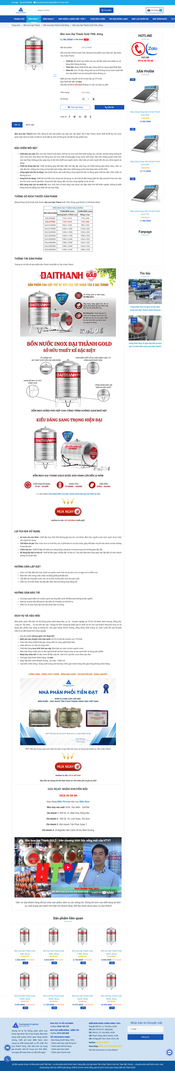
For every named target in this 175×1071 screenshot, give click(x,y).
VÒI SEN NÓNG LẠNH (118, 19)
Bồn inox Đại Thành (32, 25)
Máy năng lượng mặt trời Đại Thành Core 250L (145, 163)
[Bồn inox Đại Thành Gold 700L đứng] (21, 10)
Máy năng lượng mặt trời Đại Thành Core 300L (145, 113)
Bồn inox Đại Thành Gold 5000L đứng (111, 997)
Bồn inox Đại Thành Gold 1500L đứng (82, 952)
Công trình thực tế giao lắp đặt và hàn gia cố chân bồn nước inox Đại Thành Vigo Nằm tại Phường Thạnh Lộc (145, 345)
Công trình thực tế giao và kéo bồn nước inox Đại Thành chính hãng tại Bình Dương (145, 309)
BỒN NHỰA (48, 19)
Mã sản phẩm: (66, 47)
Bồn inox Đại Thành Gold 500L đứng (24, 952)
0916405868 (27, 2)
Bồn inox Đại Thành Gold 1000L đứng (53, 952)
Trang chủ (16, 25)
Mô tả (17, 125)
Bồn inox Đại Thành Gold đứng (56, 25)
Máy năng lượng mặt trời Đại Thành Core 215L (145, 212)
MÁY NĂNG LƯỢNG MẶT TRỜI (72, 19)
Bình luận (30, 125)
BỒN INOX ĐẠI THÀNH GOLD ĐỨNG (68, 208)
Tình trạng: (65, 92)
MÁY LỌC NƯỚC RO (140, 19)
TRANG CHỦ (19, 19)
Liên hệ (110, 107)
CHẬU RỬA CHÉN (97, 19)
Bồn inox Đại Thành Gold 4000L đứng (82, 997)
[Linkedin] (80, 116)
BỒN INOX (33, 19)
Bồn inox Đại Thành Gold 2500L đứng (24, 997)
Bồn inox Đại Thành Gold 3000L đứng (53, 997)
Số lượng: (64, 99)
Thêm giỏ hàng (76, 107)
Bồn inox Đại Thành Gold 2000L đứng (111, 952)
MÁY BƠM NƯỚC (160, 19)
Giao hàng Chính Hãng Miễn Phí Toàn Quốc (52, 2)
